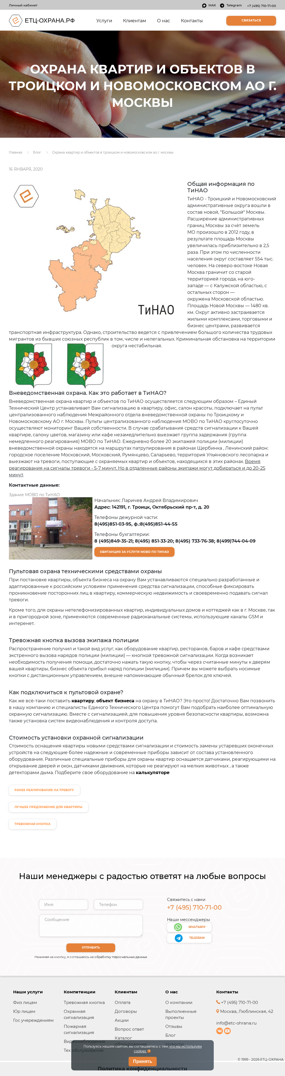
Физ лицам (25, 1002)
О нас (163, 20)
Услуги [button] (105, 20)
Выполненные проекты (180, 1014)
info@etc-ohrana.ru (236, 1023)
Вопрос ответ (129, 1029)
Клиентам (134, 20)
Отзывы (173, 1026)
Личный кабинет (23, 5)
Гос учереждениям (33, 1020)
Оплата (123, 1002)
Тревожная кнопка (84, 1002)
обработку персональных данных (120, 957)
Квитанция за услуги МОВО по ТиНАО (134, 552)
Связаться (251, 20)
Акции (122, 1020)
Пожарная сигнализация (79, 1029)
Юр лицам (24, 1011)
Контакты (192, 20)
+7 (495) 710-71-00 (261, 6)
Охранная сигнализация (79, 1014)
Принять (142, 1061)
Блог (170, 1035)
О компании (178, 1002)
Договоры (126, 1011)
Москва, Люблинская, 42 (246, 1011)
